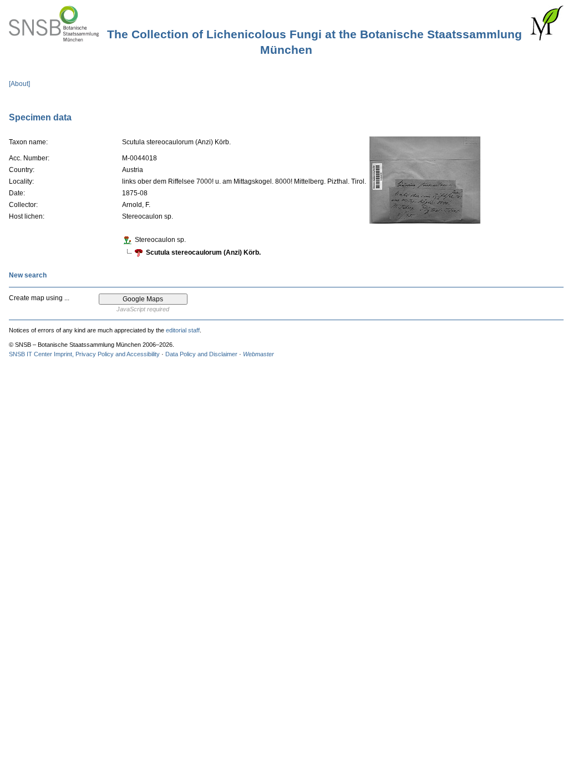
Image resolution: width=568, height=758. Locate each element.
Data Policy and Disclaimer (201, 354)
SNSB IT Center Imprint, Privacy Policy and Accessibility (84, 354)
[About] (19, 84)
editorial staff (183, 330)
